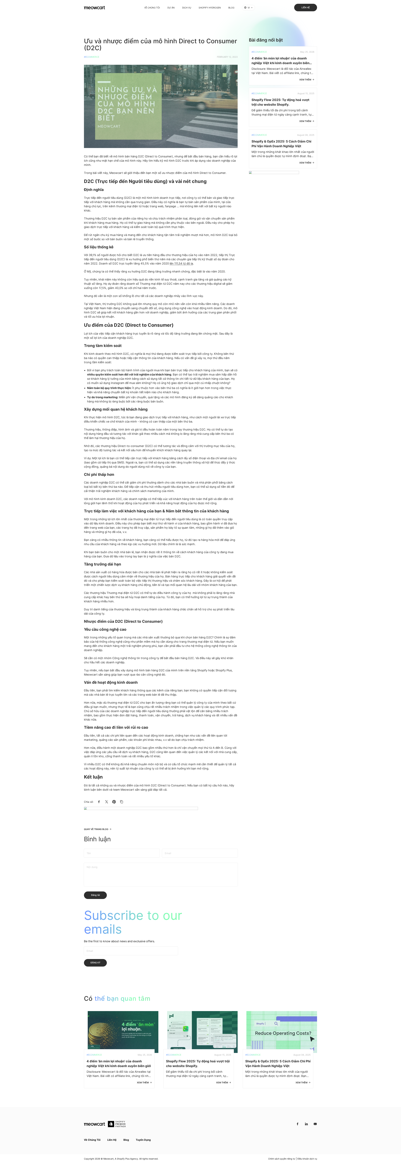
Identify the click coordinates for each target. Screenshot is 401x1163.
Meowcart (108, 1158)
